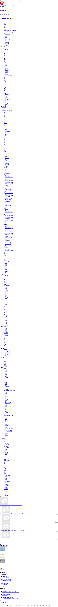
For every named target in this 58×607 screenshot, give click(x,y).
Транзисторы (6, 333)
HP (4, 23)
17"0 (4, 310)
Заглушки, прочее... (8, 170)
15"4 (4, 306)
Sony (6, 44)
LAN (4, 441)
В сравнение (2, 558)
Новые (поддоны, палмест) (9, 172)
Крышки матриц (7, 181)
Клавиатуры (4, 137)
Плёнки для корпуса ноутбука (8, 48)
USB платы (7, 444)
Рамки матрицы (7, 173)
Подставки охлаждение (5, 356)
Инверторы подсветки (5, 121)
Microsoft (5, 87)
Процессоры (4, 359)
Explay (5, 114)
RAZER (5, 89)
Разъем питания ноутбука (5, 595)
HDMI (5, 439)
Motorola (5, 57)
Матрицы (3, 299)
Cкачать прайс (4, 575)
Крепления (3, 251)
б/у (4, 33)
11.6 (6, 316)
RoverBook (7, 43)
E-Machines (7, 158)
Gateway (5, 144)
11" (4, 301)
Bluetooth (5, 368)
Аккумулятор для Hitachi (9, 32)
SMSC (6, 331)
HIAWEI (5, 468)
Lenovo (5, 56)
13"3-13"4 (5, 304)
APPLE (6, 128)
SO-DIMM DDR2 (7, 350)
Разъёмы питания (6, 446)
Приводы (3, 357)
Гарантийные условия (5, 583)
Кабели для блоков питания (8, 75)
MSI (4, 26)
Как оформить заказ (5, 584)
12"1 (4, 302)
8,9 (5, 324)
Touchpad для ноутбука (7, 379)
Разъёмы (3, 438)
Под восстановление (7, 285)
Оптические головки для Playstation (9, 415)
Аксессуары (4, 46)
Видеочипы (5, 459)
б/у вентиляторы (6, 94)
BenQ (4, 53)
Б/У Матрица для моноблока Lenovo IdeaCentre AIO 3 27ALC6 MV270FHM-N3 (11, 513)
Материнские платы (5, 274)
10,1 (6, 315)
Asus (4, 20)
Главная (3, 539)
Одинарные (7, 445)
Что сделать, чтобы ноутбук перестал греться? (8, 596)
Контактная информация (5, 577)
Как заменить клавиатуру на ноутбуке (7, 597)
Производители (4, 576)
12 (5, 317)
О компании (4, 574)
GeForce (5, 83)
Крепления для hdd (6, 414)
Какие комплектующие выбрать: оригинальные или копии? (10, 578)
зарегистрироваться (6, 14)
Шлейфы (3, 461)
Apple (4, 19)
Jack (4, 440)
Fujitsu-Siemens (6, 22)
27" (4, 312)
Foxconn (5, 81)
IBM (4, 85)
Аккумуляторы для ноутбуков (6, 18)
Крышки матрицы (8, 171)
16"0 (4, 309)
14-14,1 (6, 318)
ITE (5, 330)
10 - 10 (5, 300)
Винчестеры (4, 107)
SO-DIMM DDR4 (7, 352)
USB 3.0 (6, 443)
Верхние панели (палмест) (9, 180)
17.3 (6, 322)
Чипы (3, 458)
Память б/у (5, 349)
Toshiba (5, 28)
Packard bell (7, 42)
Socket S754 (5, 366)
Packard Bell (7, 163)
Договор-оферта (4, 585)
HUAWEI (6, 452)
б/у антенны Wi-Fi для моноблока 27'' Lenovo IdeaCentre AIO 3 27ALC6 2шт (11, 505)
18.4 (6, 323)
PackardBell (7, 70)
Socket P (5, 364)
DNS (6, 38)
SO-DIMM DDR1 (7, 353)
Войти (1, 14)
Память (3, 348)
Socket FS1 (5, 363)
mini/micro (6, 442)
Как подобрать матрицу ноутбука (7, 579)
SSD (4, 109)
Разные (6, 74)
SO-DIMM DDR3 (7, 351)
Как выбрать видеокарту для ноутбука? (7, 590)
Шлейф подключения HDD (8, 430)
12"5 (4, 303)
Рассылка (3, 603)
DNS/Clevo (7, 433)
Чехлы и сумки (6, 49)
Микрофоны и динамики (5, 334)
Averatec (5, 140)
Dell (4, 21)
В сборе (6, 179)
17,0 (6, 321)
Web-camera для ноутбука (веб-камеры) (9, 390)
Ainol (4, 111)
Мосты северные (6, 460)
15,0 (6, 319)
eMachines (5, 123)
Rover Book (7, 387)
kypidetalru (1, 8)
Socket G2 (5, 361)
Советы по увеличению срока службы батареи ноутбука (10, 598)
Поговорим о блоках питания (6, 594)
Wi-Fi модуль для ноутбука (7, 402)
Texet (4, 119)
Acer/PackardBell (7, 127)
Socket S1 (5, 365)
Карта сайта (3, 586)
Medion (5, 86)
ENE (6, 328)
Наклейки (5, 167)
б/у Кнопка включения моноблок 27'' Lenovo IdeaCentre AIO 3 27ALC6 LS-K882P (12, 530)
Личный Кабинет (4, 602)
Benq (6, 36)
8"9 (4, 314)
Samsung (5, 27)
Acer (6, 62)
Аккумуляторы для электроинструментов (10, 30)
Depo (6, 265)
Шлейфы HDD (6, 489)
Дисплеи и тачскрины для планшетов (7, 110)
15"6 (4, 307)
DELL (6, 130)
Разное (3, 367)
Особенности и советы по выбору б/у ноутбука (9, 593)
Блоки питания (4, 50)
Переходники (6, 325)
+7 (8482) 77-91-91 (3, 5)
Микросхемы (4, 326)
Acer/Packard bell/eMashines (9, 431)
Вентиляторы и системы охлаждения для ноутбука (9, 76)
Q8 (4, 116)
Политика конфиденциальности (6, 580)
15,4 (6, 320)
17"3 (4, 311)
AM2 (4, 360)
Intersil (6, 329)
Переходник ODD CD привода (8, 428)
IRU (6, 160)
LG (4, 25)
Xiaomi (5, 29)
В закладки (2, 557)
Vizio (4, 92)
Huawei (5, 24)
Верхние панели (7, 169)
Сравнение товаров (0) (3, 546)
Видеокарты (4, 106)
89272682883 (2, 6)
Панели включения (6, 416)
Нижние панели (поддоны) (9, 177)
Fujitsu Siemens (6, 54)
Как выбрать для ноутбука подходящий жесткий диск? (10, 591)
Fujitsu (5, 143)
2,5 (4, 108)
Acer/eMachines (7, 34)
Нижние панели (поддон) (9, 233)
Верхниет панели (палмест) (9, 193)
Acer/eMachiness (7, 475)
